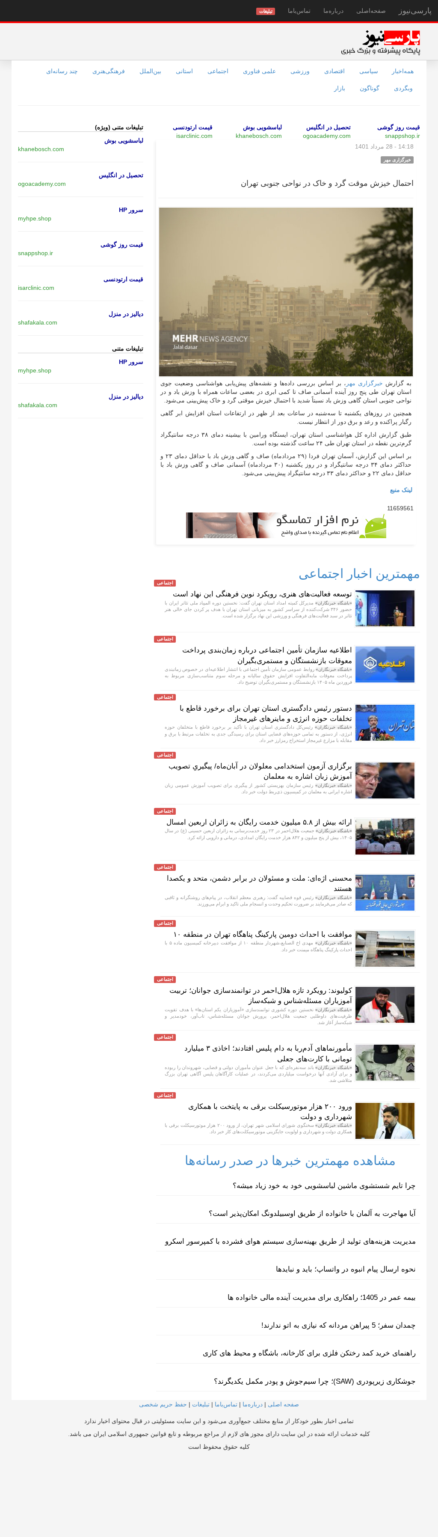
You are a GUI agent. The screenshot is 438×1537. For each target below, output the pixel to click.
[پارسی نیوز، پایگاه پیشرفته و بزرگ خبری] (380, 42)
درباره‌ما (333, 10)
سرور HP (131, 209)
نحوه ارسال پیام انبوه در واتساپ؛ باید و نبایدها (346, 1269)
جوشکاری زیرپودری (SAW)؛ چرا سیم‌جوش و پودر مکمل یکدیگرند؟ (315, 1381)
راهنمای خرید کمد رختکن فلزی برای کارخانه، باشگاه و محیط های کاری (309, 1353)
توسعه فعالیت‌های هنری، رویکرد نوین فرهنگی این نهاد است (262, 594)
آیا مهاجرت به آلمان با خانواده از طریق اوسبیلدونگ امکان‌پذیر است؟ (312, 1213)
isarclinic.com (194, 135)
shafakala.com (37, 322)
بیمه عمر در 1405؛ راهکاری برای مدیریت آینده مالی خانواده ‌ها (322, 1297)
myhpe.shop (34, 218)
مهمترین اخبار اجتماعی (359, 573)
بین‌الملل (150, 71)
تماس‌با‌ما (299, 10)
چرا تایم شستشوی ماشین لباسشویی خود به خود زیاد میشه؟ (324, 1186)
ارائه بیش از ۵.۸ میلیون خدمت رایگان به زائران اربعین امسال (259, 822)
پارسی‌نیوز (415, 10)
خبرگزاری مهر (364, 383)
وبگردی (403, 88)
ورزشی (300, 71)
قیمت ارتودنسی (193, 127)
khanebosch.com (259, 135)
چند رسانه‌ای (62, 71)
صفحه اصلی (283, 1404)
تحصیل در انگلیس (328, 127)
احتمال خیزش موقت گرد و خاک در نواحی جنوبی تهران (327, 183)
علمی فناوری (259, 71)
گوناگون (369, 88)
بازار (339, 88)
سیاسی (368, 71)
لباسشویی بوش (262, 127)
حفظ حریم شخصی (163, 1404)
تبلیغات (201, 1404)
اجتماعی (217, 71)
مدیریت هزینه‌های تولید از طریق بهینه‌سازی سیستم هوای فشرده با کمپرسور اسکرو (290, 1241)
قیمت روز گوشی (398, 127)
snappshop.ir (402, 135)
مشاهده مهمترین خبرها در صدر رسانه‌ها (290, 1160)
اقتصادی (334, 71)
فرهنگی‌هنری (108, 71)
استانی (184, 71)
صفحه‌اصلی (371, 10)
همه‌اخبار (403, 71)
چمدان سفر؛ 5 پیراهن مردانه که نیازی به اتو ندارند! (338, 1325)
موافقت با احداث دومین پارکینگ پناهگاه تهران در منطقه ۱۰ (262, 934)
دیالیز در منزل (126, 313)
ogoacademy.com (327, 135)
